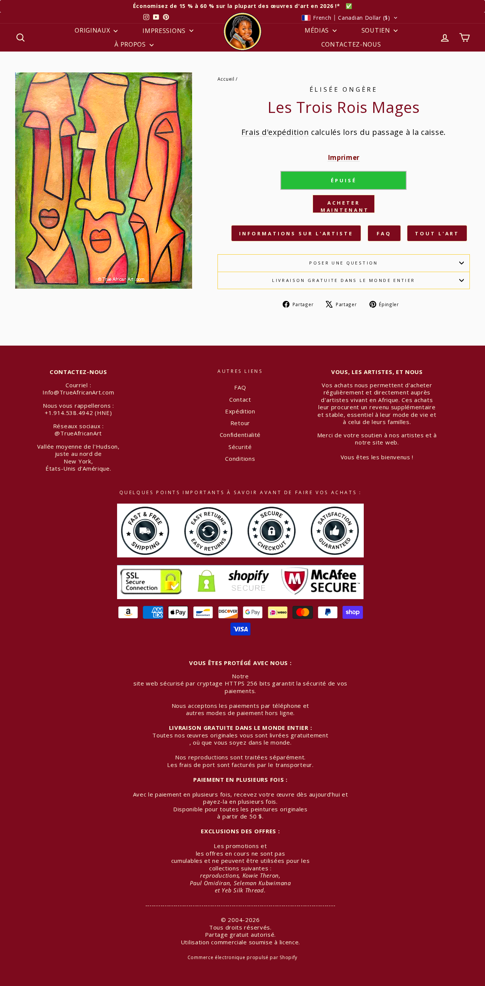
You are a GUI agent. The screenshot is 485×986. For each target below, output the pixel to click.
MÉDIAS (318, 30)
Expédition (240, 411)
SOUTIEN (376, 30)
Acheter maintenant (345, 206)
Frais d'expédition (275, 132)
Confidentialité (240, 434)
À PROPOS (130, 44)
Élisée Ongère (344, 89)
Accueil (226, 79)
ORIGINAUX (93, 30)
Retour (240, 423)
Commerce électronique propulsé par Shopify (242, 957)
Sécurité (240, 447)
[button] (350, 18)
